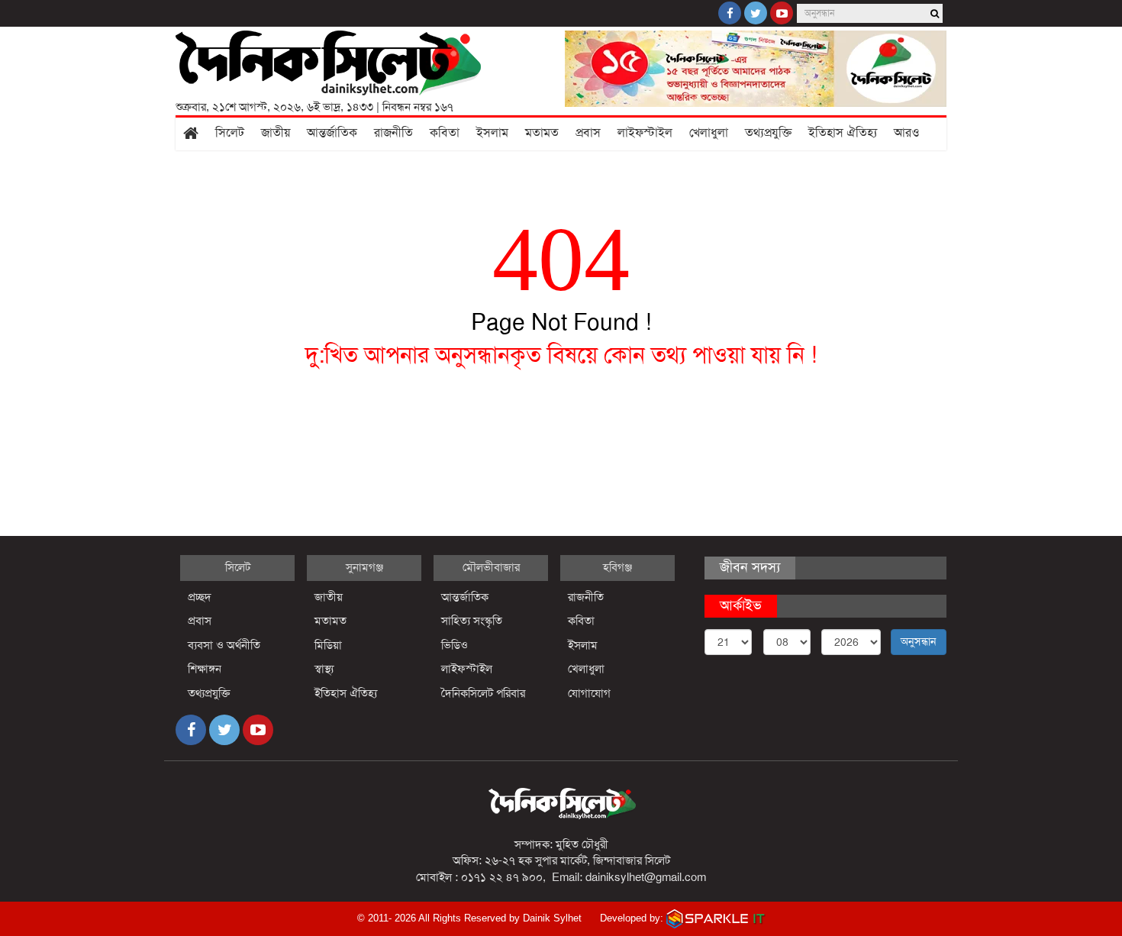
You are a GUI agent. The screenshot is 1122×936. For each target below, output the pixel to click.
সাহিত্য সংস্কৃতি (471, 621)
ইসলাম (492, 132)
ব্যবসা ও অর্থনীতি (224, 645)
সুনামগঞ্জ (364, 567)
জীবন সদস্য (750, 567)
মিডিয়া (328, 645)
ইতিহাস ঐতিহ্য (842, 132)
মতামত (542, 132)
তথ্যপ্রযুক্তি (768, 132)
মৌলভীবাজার (491, 567)
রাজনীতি (393, 132)
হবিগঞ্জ (617, 567)
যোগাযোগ (589, 693)
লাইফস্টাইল (644, 132)
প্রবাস (588, 132)
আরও (907, 132)
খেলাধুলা (708, 132)
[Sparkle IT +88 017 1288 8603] (716, 918)
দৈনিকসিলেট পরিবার (483, 693)
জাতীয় (275, 132)
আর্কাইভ (741, 605)
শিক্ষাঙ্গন (204, 669)
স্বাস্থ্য (324, 669)
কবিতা (444, 132)
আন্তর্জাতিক (332, 132)
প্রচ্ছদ (199, 597)
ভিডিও (454, 645)
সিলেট (229, 132)
